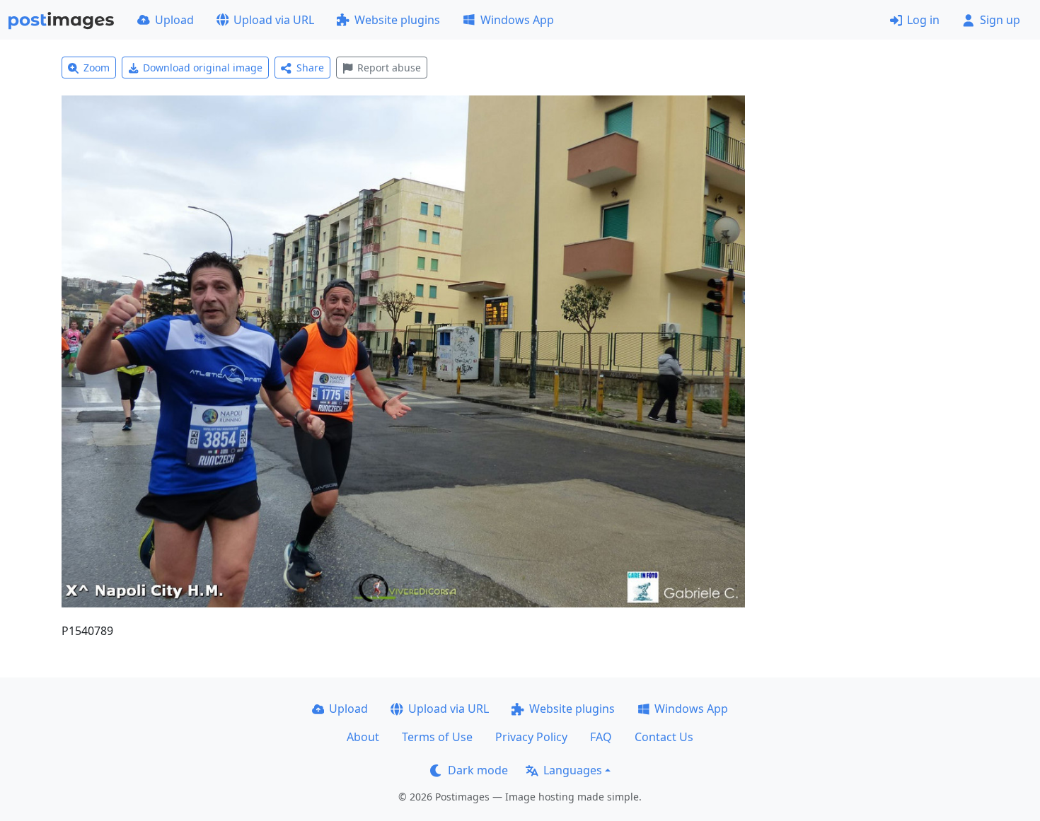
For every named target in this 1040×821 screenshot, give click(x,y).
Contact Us (664, 737)
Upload (174, 20)
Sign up (1000, 20)
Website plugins (397, 20)
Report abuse (389, 67)
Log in (923, 20)
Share (310, 67)
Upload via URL (273, 20)
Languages (572, 770)
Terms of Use (437, 737)
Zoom (96, 67)
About (363, 737)
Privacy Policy (531, 737)
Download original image (202, 67)
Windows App (517, 20)
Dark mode (478, 770)
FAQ (601, 737)
